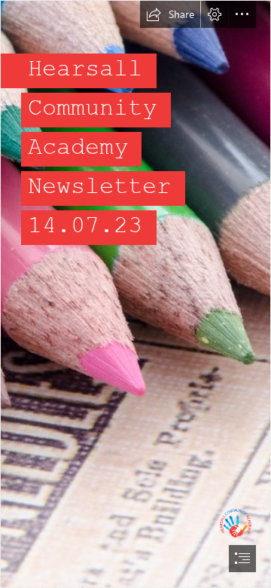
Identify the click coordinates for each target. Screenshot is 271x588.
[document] (135, 294)
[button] (170, 14)
